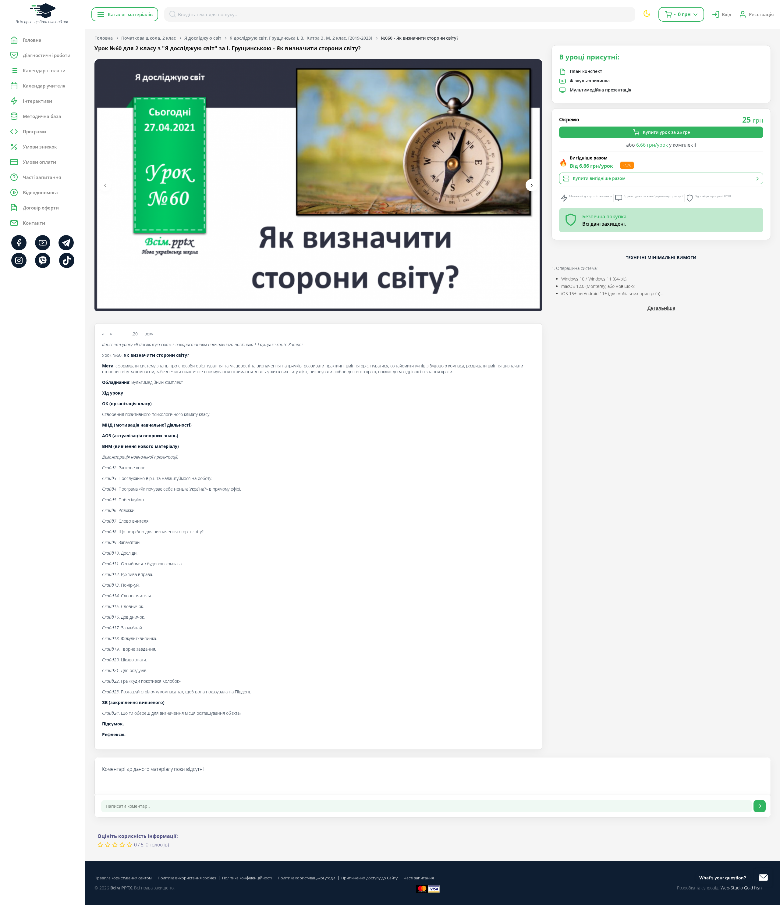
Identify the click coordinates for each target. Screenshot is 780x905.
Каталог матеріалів (130, 14)
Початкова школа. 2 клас (148, 38)
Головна (103, 38)
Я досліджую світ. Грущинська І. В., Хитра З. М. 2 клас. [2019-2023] (301, 38)
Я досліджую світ (202, 38)
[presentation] (105, 185)
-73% (627, 165)
